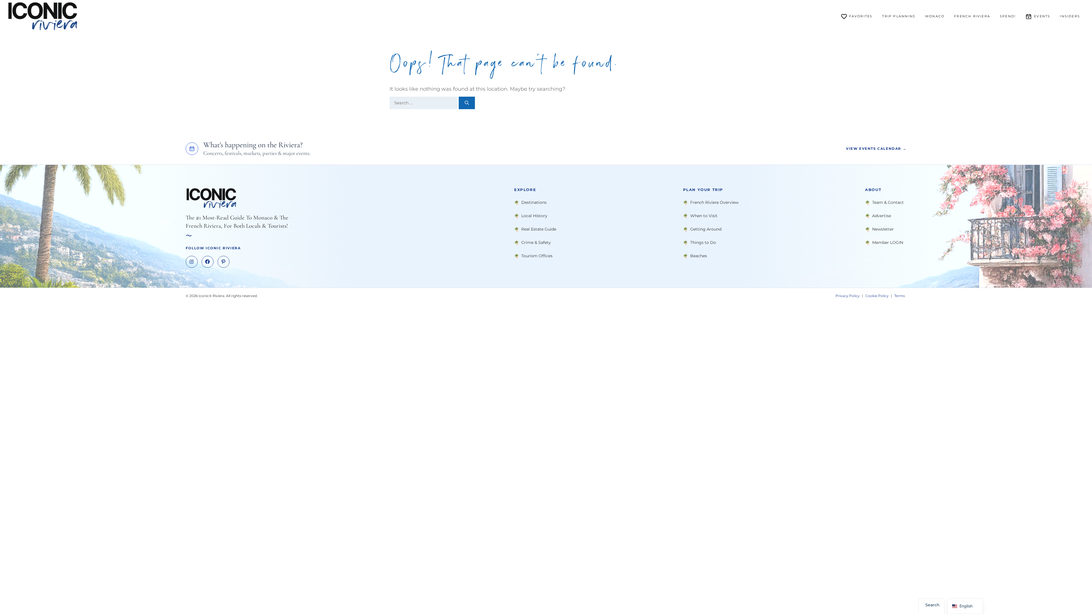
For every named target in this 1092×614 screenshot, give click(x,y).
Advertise (881, 215)
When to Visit (703, 215)
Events (1042, 16)
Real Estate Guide (538, 229)
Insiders (1070, 16)
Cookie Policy (877, 296)
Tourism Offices (537, 255)
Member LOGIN (887, 242)
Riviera (972, 16)
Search (932, 604)
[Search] (467, 103)
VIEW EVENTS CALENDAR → (876, 149)
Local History (534, 215)
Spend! (1008, 16)
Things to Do (703, 242)
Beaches (698, 255)
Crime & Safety (536, 242)
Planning (899, 16)
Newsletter (883, 229)
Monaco (934, 16)
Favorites (861, 16)
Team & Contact (888, 202)
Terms (899, 296)
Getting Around (705, 229)
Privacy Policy (847, 296)
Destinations (534, 202)
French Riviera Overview (714, 202)
